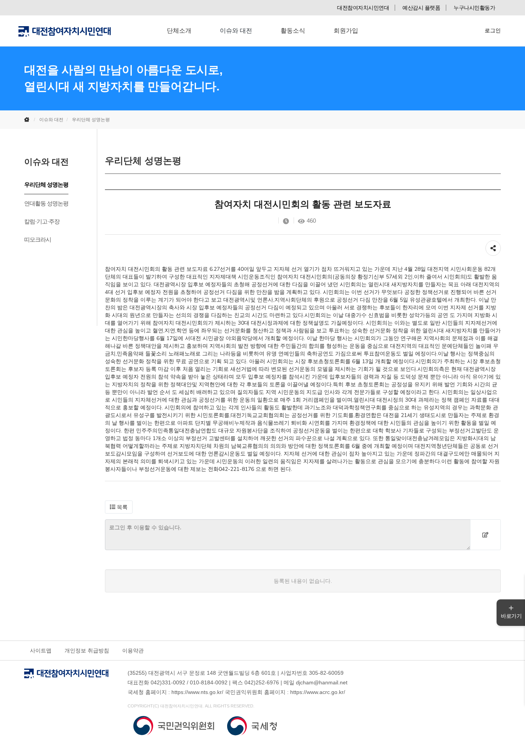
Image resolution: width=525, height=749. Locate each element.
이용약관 (133, 650)
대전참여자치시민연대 (363, 8)
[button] (119, 507)
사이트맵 (41, 650)
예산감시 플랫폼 (421, 8)
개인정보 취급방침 (87, 650)
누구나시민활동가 (474, 8)
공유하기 (493, 244)
